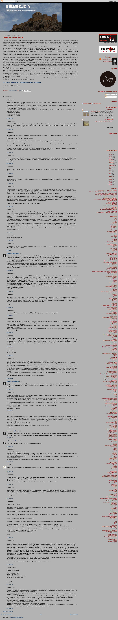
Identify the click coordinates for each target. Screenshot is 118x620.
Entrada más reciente (6, 614)
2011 (110, 157)
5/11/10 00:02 (10, 378)
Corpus (115, 295)
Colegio (115, 289)
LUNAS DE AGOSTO (111, 429)
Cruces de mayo (113, 298)
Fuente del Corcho (112, 371)
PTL (116, 493)
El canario (114, 322)
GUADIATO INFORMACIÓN (110, 208)
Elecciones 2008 (113, 329)
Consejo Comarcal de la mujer (109, 291)
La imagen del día (112, 416)
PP (116, 488)
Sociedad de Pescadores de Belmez (107, 195)
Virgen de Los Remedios (110, 536)
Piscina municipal (112, 480)
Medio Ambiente (113, 436)
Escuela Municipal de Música (109, 347)
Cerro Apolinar (113, 282)
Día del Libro (113, 311)
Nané (115, 450)
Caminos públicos (112, 273)
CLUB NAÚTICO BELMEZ (110, 197)
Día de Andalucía (112, 309)
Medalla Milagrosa (112, 434)
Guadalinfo (114, 380)
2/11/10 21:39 (10, 152)
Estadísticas (114, 349)
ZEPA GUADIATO (112, 541)
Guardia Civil (113, 382)
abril (110, 173)
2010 (110, 159)
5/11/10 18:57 (10, 498)
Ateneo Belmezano (112, 244)
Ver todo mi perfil (107, 61)
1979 (115, 218)
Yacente (115, 540)
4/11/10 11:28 (10, 270)
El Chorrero (114, 323)
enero (110, 178)
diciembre (111, 160)
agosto (111, 167)
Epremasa (114, 341)
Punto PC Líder (113, 494)
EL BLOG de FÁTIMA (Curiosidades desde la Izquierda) (103, 192)
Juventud (114, 404)
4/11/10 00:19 (10, 240)
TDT (116, 521)
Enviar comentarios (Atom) (16, 617)
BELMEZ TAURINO (112, 201)
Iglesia (115, 390)
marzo (110, 174)
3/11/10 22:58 (10, 183)
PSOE (115, 491)
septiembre (112, 165)
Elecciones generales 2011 (110, 334)
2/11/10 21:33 (10, 129)
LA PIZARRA (110, 109)
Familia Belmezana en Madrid (109, 353)
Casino (115, 280)
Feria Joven (114, 359)
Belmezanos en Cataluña (110, 261)
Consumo (114, 294)
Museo (115, 449)
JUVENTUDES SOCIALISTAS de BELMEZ (106, 212)
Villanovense (113, 533)
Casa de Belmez (113, 279)
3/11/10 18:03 (10, 163)
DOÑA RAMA (113, 320)
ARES (115, 240)
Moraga (115, 444)
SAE (116, 507)
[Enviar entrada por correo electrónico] (23, 90)
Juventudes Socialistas (111, 406)
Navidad (115, 452)
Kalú (116, 407)
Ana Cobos (114, 236)
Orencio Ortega (113, 459)
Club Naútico (113, 288)
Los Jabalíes (113, 426)
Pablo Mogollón (113, 462)
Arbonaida (114, 237)
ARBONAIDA (113, 204)
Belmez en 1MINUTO (111, 253)
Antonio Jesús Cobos (13, 253)
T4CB (115, 520)
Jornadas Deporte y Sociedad (109, 398)
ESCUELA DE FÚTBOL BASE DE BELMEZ (106, 194)
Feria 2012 (114, 357)
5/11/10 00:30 (10, 389)
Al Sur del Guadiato (112, 231)
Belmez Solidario (112, 255)
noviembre (111, 162)
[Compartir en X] (27, 91)
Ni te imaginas (113, 456)
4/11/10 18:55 (10, 315)
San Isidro (114, 509)
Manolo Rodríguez (112, 432)
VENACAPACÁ (113, 529)
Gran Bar (114, 377)
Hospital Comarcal (112, 386)
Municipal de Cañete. (95, 111)
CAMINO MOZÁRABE (111, 272)
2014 (110, 153)
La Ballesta (114, 409)
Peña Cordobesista (112, 472)
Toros (115, 524)
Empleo (115, 336)
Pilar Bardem (113, 479)
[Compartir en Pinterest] (30, 91)
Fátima (115, 354)
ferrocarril (114, 364)
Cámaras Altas (113, 267)
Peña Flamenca (113, 473)
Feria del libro (113, 358)
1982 (115, 220)
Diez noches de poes (111, 313)
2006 (110, 184)
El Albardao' (114, 321)
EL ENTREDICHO (112, 202)
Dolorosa (114, 318)
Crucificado (114, 299)
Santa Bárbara (113, 513)
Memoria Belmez (112, 438)
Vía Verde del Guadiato (111, 531)
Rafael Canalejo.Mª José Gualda (108, 498)
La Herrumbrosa (113, 414)
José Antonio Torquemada (110, 400)
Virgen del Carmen (112, 538)
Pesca (115, 477)
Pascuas (115, 467)
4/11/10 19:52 (10, 332)
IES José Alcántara (112, 389)
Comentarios (109, 96)
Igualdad (114, 391)
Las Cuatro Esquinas (111, 422)
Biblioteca (114, 263)
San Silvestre (113, 511)
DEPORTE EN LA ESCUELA (110, 305)
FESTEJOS (114, 366)
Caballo (115, 266)
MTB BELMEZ (113, 447)
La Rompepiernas (112, 418)
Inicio (41, 614)
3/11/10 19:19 (10, 173)
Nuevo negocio (113, 458)
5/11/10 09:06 (10, 437)
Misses (115, 443)
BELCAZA (114, 250)
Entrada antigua (74, 614)
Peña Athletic (113, 471)
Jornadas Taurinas (112, 399)
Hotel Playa (114, 388)
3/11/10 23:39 (10, 206)
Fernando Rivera (112, 362)
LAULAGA (114, 423)
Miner (115, 440)
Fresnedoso (114, 368)
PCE (116, 470)
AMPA (115, 235)
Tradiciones (114, 525)
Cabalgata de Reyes (112, 264)
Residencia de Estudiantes (110, 502)
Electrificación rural (112, 335)
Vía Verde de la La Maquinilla (109, 530)
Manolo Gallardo (112, 431)
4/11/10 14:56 (10, 291)
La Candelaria (113, 412)
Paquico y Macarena (111, 463)
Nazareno (114, 453)
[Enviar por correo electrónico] (24, 91)
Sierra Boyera (113, 517)
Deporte (115, 304)
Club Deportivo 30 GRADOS (110, 198)
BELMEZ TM (113, 257)
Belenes (115, 252)
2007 (110, 182)
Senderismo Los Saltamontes (109, 516)
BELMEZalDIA (113, 258)
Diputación (114, 314)
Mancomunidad (113, 430)
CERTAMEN (114, 285)
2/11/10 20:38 (10, 118)
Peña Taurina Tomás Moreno (109, 476)
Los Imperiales (113, 425)
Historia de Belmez (112, 384)
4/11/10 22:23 (10, 347)
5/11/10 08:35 (10, 428)
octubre (111, 163)
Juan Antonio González (111, 402)
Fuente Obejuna (113, 372)
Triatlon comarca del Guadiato (109, 526)
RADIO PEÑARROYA (111, 497)
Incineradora (113, 393)
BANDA (115, 249)
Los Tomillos (114, 427)
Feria (115, 355)
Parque (115, 465)
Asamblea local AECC (111, 243)
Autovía (115, 246)
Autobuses (114, 245)
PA (116, 461)
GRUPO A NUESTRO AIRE (110, 206)
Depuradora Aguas (112, 307)
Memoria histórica (112, 439)
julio (110, 168)
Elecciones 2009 (113, 330)
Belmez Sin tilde (113, 254)
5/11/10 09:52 (10, 461)
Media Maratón (113, 435)
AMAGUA (114, 207)
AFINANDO (114, 227)
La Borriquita (113, 411)
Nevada (115, 454)
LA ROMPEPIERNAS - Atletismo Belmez (107, 193)
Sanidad (115, 512)
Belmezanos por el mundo (110, 262)
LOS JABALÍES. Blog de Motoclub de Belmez (105, 199)
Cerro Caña (114, 284)
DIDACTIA (114, 312)
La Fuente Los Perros (111, 413)
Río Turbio (114, 506)
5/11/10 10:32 (10, 484)
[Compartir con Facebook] (29, 91)
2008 (110, 181)
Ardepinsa (114, 239)
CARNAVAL (114, 277)
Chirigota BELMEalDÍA (111, 286)
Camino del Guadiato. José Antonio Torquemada (104, 271)
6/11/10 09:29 (10, 564)
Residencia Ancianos (111, 500)
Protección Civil (113, 490)
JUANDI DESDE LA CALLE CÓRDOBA (107, 190)
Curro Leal (114, 303)
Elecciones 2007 (113, 327)
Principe (115, 489)
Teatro (115, 522)
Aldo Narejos (113, 232)
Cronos (115, 296)
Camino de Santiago (112, 268)
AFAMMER (114, 226)
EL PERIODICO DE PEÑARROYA (108, 210)
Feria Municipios (113, 361)
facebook (114, 352)
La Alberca (114, 408)
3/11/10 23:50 (10, 232)
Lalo (116, 421)
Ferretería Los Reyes (111, 363)
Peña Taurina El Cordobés (110, 475)
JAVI (116, 397)
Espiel (115, 348)
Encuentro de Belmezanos (110, 340)
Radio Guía (114, 495)
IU (116, 395)
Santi (8, 465)
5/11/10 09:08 (10, 446)
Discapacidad (113, 316)
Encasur (115, 339)
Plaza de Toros (113, 482)
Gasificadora (113, 375)
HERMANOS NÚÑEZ (111, 203)
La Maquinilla (113, 417)
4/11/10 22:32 (10, 355)
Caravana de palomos (111, 276)
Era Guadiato (113, 343)
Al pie (115, 230)
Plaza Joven (114, 484)
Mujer (115, 448)
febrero (111, 176)
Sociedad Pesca (113, 518)
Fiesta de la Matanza (111, 367)
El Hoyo (115, 326)
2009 (110, 179)
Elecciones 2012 (113, 332)
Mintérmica (114, 441)
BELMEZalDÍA (18, 6)
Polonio (115, 486)
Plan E (115, 481)
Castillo (115, 281)
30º (116, 221)
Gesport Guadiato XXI (111, 376)
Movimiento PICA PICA (111, 445)
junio (110, 170)
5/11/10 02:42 (10, 410)
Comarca (114, 290)
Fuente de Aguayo (112, 370)
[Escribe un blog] (26, 91)
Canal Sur (114, 275)
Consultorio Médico (112, 293)
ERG (115, 344)
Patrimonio (114, 468)
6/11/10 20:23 (10, 608)
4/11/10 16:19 (10, 307)
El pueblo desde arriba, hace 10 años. (104, 121)
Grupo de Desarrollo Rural (110, 379)
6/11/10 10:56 (10, 584)
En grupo (114, 338)
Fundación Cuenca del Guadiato (108, 373)
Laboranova (114, 420)
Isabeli (115, 394)
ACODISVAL (114, 225)
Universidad (114, 527)
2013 (110, 154)
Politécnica (114, 485)
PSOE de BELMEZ (112, 211)
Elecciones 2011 (113, 331)
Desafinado (114, 308)
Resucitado (114, 503)
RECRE (115, 499)
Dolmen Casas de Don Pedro (109, 317)
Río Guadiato (113, 504)
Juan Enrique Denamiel (111, 403)
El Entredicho (113, 325)
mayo (110, 171)
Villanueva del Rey (112, 534)
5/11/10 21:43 (10, 537)
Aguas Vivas (114, 229)
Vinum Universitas (112, 535)
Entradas (108, 94)
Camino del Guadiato (111, 270)
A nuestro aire (113, 223)
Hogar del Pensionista (111, 385)
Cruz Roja (114, 300)
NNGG (115, 457)
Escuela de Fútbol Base (111, 345)
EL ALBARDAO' (109, 119)
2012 (110, 156)
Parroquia (114, 466)
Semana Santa (113, 515)
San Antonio (114, 508)
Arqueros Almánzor (112, 241)
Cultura (115, 302)
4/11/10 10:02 (10, 250)
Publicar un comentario (8, 611)
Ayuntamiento (113, 248)
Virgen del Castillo (112, 539)
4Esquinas (114, 222)
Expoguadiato (113, 350)
